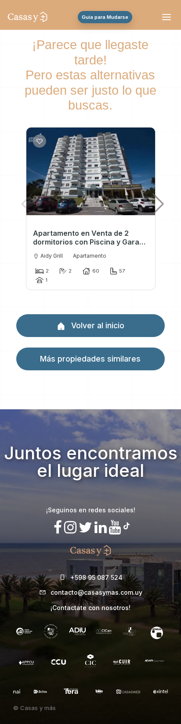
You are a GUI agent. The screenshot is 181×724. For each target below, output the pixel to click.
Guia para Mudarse (105, 17)
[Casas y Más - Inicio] (27, 17)
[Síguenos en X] (85, 527)
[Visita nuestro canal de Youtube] (115, 527)
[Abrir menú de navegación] (167, 17)
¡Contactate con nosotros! (90, 607)
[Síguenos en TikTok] (126, 524)
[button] (158, 204)
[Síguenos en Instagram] (70, 527)
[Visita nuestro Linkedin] (100, 527)
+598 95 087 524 (96, 577)
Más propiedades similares (90, 358)
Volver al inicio (96, 325)
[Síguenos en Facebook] (58, 527)
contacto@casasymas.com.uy (96, 592)
